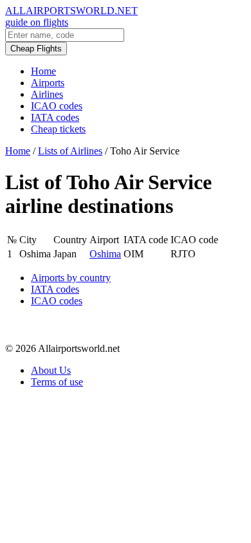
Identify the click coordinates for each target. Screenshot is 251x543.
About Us (51, 370)
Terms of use (57, 381)
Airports (47, 82)
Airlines (47, 94)
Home (43, 71)
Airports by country (71, 277)
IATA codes (55, 117)
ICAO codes (56, 105)
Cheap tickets (58, 129)
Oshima (105, 253)
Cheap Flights (36, 48)
